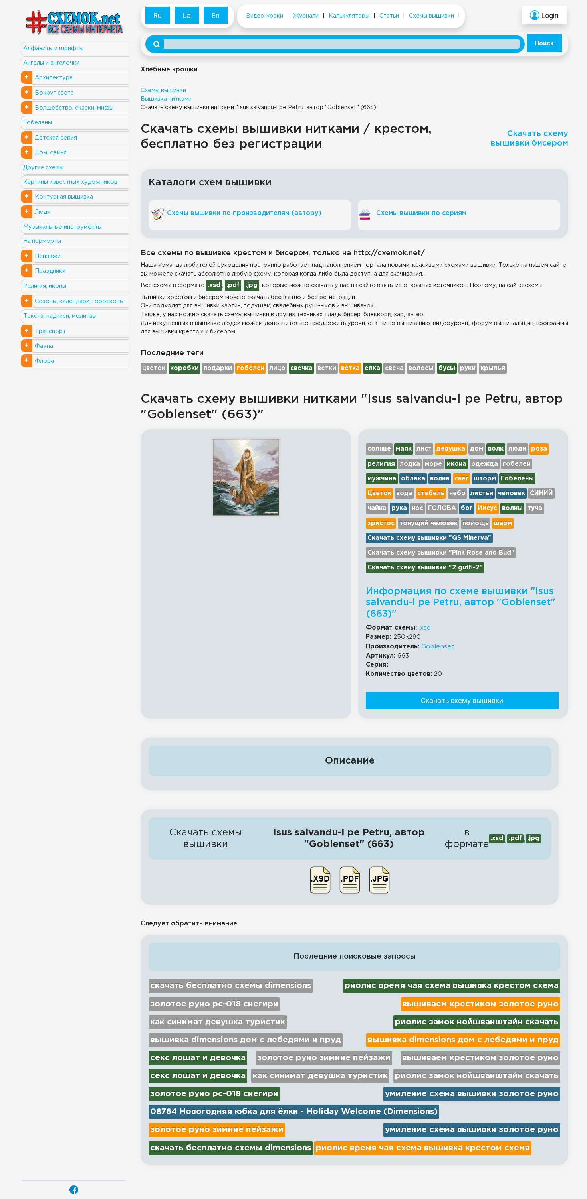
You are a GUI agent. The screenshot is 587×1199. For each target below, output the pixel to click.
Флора (44, 361)
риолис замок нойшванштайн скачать (477, 1022)
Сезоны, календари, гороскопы (79, 301)
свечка (301, 368)
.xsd (425, 627)
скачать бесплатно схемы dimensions (230, 985)
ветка (350, 368)
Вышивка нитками (166, 99)
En (216, 15)
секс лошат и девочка (198, 1057)
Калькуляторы (349, 16)
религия (381, 464)
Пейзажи (48, 256)
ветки (326, 368)
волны (512, 508)
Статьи (389, 16)
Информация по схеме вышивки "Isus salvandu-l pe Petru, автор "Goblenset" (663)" (460, 603)
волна (440, 478)
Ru (157, 15)
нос (417, 508)
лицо (277, 368)
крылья (492, 368)
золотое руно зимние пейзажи (324, 1057)
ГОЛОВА (442, 508)
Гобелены (37, 122)
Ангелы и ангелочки (51, 62)
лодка (410, 464)
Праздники (50, 271)
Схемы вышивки (431, 16)
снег (461, 478)
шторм (485, 478)
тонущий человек (428, 523)
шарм (503, 523)
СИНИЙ (541, 493)
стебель (430, 493)
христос (381, 523)
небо (457, 493)
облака (413, 478)
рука (399, 508)
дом (476, 448)
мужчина (381, 478)
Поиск (544, 43)
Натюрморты (42, 241)
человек (511, 493)
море (433, 464)
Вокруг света (54, 92)
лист (424, 448)
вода (404, 493)
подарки (218, 368)
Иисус (487, 508)
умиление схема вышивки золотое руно (472, 1093)
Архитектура (54, 77)
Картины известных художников (70, 182)
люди (517, 448)
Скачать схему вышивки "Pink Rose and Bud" (440, 552)
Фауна (44, 345)
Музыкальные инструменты (62, 227)
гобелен (250, 368)
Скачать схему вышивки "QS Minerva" (429, 538)
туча (535, 508)
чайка (377, 508)
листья (481, 493)
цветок (153, 368)
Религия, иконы (44, 286)
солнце (379, 448)
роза (539, 448)
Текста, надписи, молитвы (60, 316)
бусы (446, 368)
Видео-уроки (264, 16)
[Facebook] (74, 1190)
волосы (421, 368)
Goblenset (437, 646)
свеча (394, 368)
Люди (42, 212)
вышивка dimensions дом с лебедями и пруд (245, 1039)
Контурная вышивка (64, 196)
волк (496, 448)
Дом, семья (51, 152)
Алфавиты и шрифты (53, 48)
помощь (475, 523)
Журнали (306, 16)
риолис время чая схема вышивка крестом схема (452, 985)
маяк (404, 448)
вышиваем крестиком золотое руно (480, 1004)
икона (456, 464)
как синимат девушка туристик (217, 1022)
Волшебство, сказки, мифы (74, 107)
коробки (184, 368)
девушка (450, 448)
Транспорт (50, 331)
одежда (484, 464)
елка (372, 368)
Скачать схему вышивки (462, 700)
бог (467, 508)
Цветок (379, 493)
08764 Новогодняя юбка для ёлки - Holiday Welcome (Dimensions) (294, 1111)
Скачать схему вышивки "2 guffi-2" (425, 567)
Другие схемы (43, 167)
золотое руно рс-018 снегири (214, 1004)
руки (468, 368)
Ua (186, 15)
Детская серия (56, 137)
